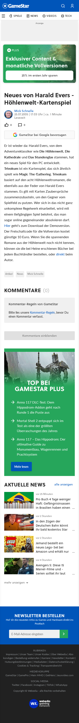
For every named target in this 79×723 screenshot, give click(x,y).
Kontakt (70, 658)
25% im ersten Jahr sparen (40, 75)
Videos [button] (52, 16)
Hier (7, 225)
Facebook (26, 685)
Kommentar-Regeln (42, 312)
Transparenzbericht (51, 665)
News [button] (34, 16)
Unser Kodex (42, 654)
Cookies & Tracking (28, 665)
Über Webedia (59, 654)
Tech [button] (68, 16)
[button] (63, 6)
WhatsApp (61, 685)
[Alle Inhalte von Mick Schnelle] (8, 114)
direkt (61, 254)
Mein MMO (37, 675)
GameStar (10, 675)
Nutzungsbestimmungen (18, 662)
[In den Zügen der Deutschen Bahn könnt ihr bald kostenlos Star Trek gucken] (19, 522)
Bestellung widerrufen (27, 658)
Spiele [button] (17, 16)
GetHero (50, 675)
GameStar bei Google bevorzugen (42, 135)
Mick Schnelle (23, 111)
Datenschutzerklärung (61, 662)
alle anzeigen (63, 484)
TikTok (50, 685)
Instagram (39, 685)
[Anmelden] (64, 634)
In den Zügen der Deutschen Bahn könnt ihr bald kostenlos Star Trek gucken (52, 527)
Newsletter (58, 658)
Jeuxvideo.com (65, 675)
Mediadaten (40, 662)
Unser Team (26, 654)
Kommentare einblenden (39, 336)
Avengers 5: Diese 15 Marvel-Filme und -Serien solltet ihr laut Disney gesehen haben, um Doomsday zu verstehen (52, 575)
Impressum (12, 654)
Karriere (46, 658)
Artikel (9, 274)
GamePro (23, 675)
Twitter (15, 685)
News (20, 274)
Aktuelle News (25, 484)
